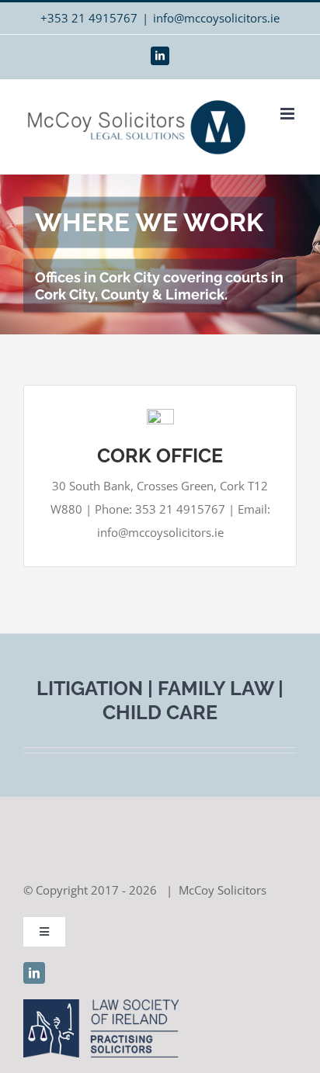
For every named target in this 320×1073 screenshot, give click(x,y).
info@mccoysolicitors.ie (216, 18)
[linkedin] (34, 973)
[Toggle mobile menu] (288, 114)
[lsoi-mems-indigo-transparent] (101, 1004)
